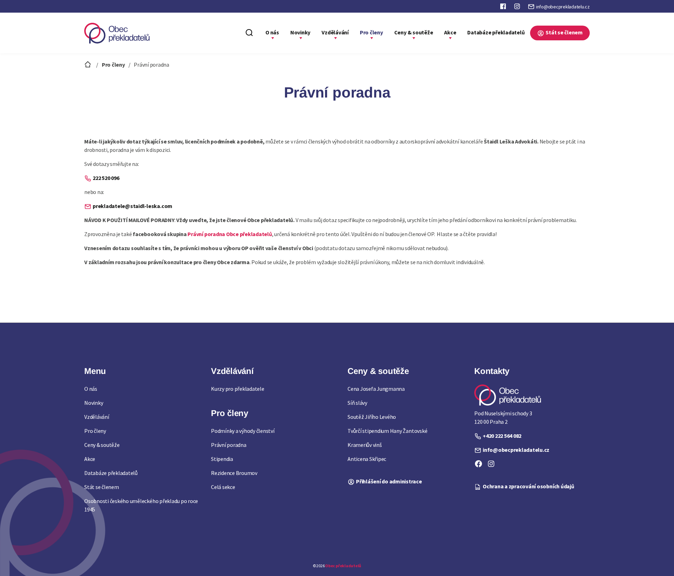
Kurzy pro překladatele (237, 388)
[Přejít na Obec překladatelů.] (88, 64)
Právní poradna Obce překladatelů (229, 233)
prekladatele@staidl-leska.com (132, 205)
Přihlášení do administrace (389, 481)
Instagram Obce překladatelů (518, 7)
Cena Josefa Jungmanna (376, 388)
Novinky (300, 32)
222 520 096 (106, 177)
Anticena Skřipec (367, 458)
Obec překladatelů (343, 565)
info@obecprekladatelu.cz (563, 7)
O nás (272, 32)
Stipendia (222, 458)
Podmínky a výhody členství (243, 430)
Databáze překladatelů (495, 32)
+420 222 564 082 (502, 435)
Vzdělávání (335, 32)
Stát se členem (564, 32)
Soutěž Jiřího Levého (372, 416)
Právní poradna (228, 444)
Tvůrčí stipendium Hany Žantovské (387, 430)
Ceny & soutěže (413, 32)
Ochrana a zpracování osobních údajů (528, 486)
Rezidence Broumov (234, 472)
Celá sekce (223, 486)
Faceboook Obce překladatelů (504, 7)
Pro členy (371, 32)
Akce (450, 32)
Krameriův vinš (365, 444)
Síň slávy (357, 402)
